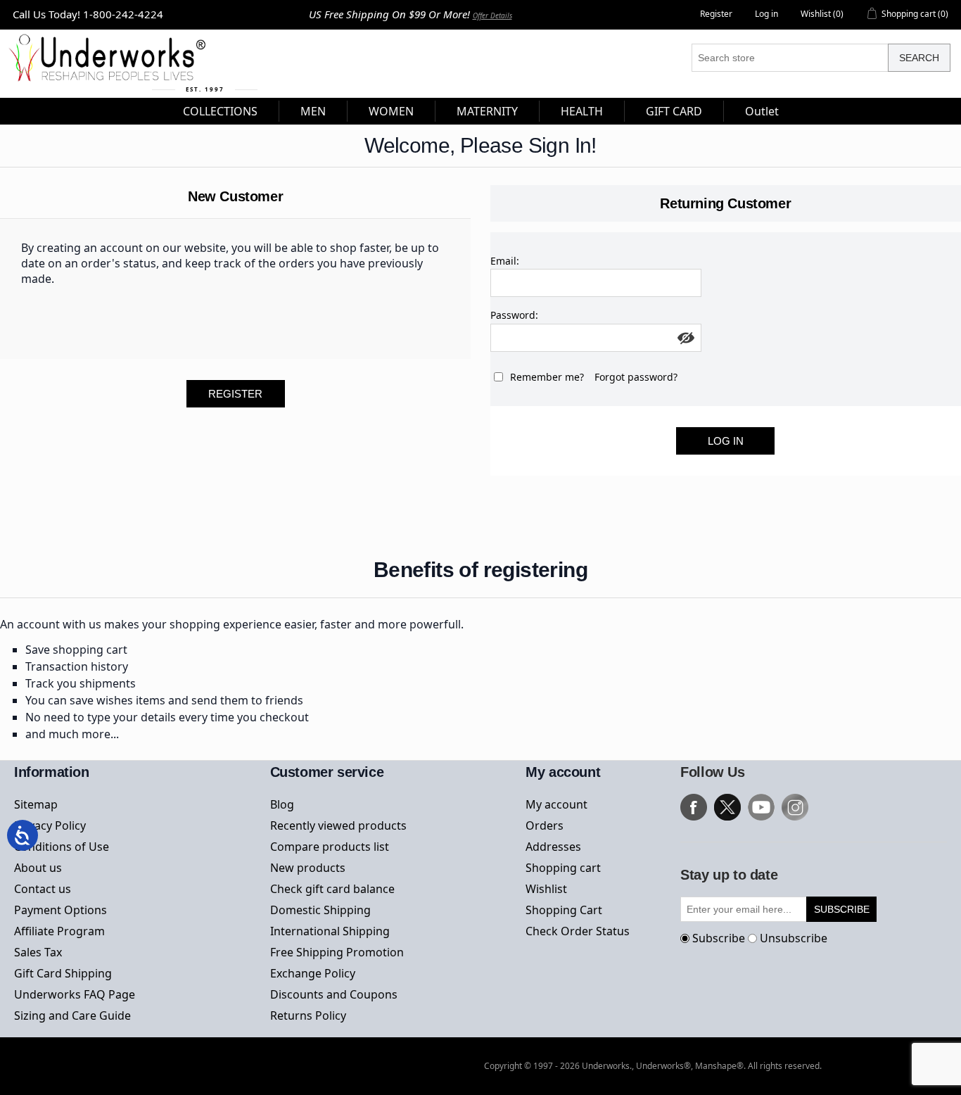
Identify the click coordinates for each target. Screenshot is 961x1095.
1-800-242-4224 (123, 14)
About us (38, 868)
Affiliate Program (59, 931)
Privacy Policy (50, 825)
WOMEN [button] (391, 111)
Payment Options (60, 910)
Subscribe (718, 938)
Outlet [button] (762, 111)
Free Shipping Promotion (337, 952)
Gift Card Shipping (63, 973)
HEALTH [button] (582, 111)
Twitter (727, 807)
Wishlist (546, 889)
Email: (504, 260)
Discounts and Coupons (333, 994)
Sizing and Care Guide (72, 1015)
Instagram (795, 807)
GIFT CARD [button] (674, 111)
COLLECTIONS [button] (220, 111)
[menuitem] (220, 111)
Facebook (693, 807)
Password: (514, 315)
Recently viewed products (338, 825)
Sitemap (36, 804)
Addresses (553, 847)
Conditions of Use (61, 847)
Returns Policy (308, 1015)
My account (556, 804)
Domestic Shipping (320, 910)
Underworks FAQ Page (74, 994)
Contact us (42, 889)
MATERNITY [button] (487, 111)
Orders (545, 825)
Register (716, 14)
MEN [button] (313, 111)
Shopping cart (563, 868)
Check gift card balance (332, 889)
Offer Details (492, 15)
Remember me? (547, 377)
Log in (766, 14)
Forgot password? (635, 377)
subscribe (842, 909)
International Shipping (330, 931)
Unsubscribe (793, 938)
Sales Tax (38, 952)
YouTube (761, 807)
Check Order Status (578, 931)
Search (919, 57)
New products (307, 868)
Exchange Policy (312, 973)
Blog (282, 804)
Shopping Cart (564, 910)
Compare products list (329, 847)
